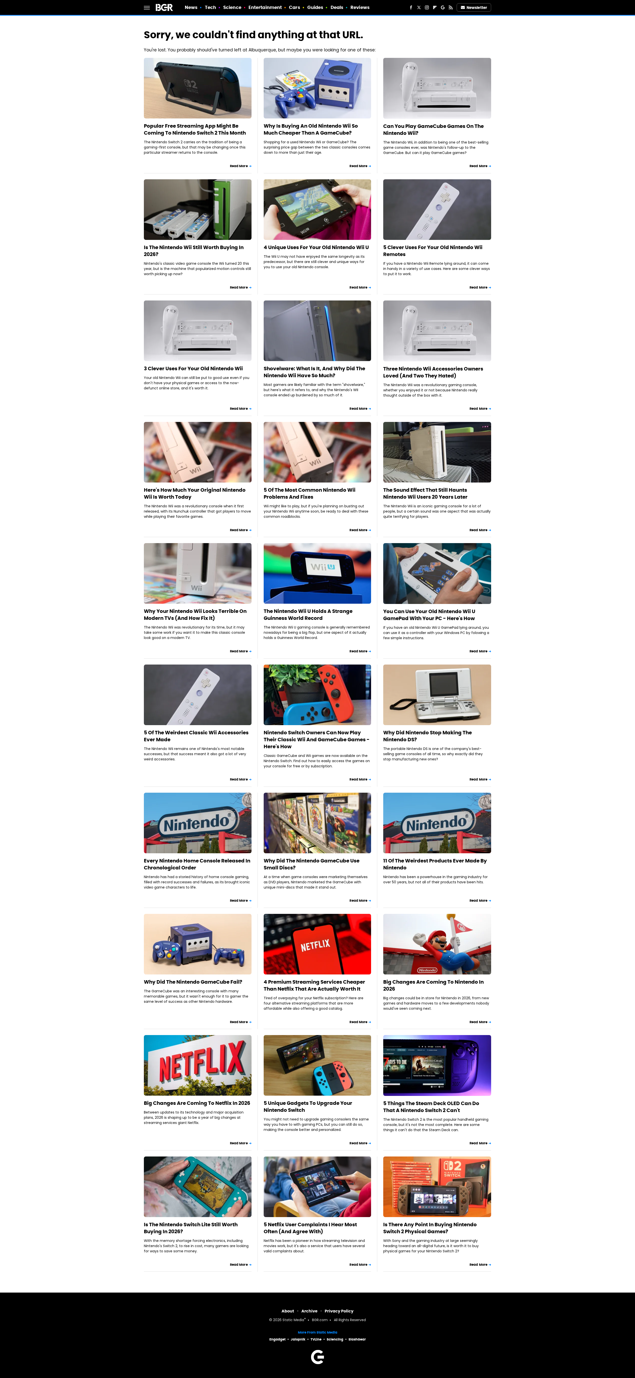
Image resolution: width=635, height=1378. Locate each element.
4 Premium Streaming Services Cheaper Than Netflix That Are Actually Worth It (314, 985)
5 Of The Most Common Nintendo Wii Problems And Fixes (309, 493)
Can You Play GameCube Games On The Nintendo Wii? (433, 129)
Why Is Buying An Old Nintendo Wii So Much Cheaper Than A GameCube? (311, 129)
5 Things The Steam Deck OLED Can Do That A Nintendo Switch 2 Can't (431, 1107)
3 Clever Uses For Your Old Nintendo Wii (193, 368)
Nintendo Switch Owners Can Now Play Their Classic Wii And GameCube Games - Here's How (317, 739)
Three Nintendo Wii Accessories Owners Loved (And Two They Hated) (433, 372)
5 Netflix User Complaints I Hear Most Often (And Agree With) (310, 1228)
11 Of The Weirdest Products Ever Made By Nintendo (435, 864)
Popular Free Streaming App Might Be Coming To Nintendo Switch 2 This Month (195, 129)
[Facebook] (411, 7)
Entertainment (265, 7)
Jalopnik (298, 1339)
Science (232, 7)
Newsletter (477, 7)
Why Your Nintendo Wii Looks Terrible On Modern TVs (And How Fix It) (195, 614)
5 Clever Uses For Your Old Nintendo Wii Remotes (432, 251)
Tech (210, 7)
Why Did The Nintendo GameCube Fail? (193, 982)
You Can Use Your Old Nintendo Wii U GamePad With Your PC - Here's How (429, 615)
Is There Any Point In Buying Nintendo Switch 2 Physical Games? (430, 1228)
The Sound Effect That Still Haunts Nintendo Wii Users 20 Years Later (425, 493)
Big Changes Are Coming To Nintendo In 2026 (433, 985)
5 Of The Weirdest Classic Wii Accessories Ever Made (196, 736)
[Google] (443, 7)
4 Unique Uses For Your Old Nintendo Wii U (316, 247)
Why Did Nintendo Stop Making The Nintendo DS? (427, 736)
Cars (294, 7)
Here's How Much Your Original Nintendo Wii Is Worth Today (195, 493)
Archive (309, 1311)
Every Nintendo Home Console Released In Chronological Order (197, 864)
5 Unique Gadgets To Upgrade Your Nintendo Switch (308, 1106)
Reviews (360, 7)
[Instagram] (427, 7)
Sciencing (335, 1339)
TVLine (316, 1339)
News (191, 7)
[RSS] (451, 7)
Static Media (293, 1320)
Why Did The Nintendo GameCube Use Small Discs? (311, 864)
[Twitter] (419, 7)
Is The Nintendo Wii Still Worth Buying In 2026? (194, 251)
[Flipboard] (435, 7)
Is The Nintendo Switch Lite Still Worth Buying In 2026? (191, 1228)
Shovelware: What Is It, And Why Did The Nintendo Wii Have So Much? (314, 372)
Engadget (277, 1339)
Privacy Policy (339, 1311)
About (288, 1311)
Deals (337, 7)
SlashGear (357, 1339)
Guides (315, 7)
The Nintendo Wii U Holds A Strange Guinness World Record (308, 614)
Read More (239, 166)
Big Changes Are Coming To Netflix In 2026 (197, 1103)
